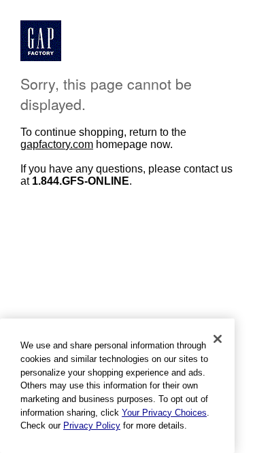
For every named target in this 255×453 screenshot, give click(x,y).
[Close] (218, 339)
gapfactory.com (56, 144)
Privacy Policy (91, 425)
